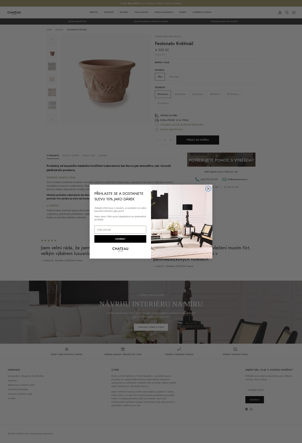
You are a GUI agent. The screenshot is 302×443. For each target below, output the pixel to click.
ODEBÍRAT (120, 238)
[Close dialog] (208, 188)
